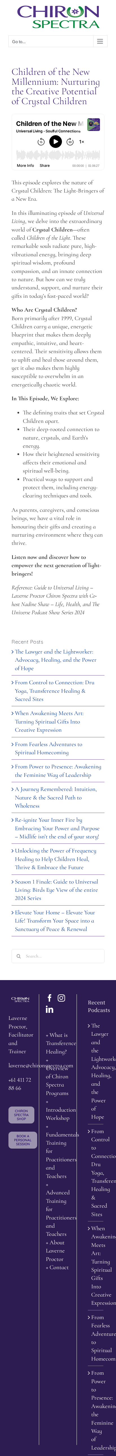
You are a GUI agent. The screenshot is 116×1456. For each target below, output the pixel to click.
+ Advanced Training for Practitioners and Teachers (58, 1209)
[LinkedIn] (49, 1009)
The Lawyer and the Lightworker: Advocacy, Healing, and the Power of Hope (56, 660)
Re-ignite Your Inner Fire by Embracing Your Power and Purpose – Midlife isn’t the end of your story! (57, 828)
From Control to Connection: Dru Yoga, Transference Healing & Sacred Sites (54, 691)
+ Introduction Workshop (58, 1109)
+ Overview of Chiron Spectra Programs (57, 1076)
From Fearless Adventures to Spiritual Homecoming (96, 1338)
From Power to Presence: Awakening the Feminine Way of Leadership (96, 1410)
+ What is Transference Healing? (58, 1043)
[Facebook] (49, 998)
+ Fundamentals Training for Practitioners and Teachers (58, 1151)
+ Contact (57, 1267)
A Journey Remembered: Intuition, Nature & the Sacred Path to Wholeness (56, 797)
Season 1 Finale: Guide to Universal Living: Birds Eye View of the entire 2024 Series (56, 890)
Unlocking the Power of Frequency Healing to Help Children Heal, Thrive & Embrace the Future (55, 859)
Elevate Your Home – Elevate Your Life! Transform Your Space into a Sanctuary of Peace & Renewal (55, 921)
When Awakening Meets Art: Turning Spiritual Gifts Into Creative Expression (49, 721)
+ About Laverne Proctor (55, 1251)
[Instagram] (61, 998)
